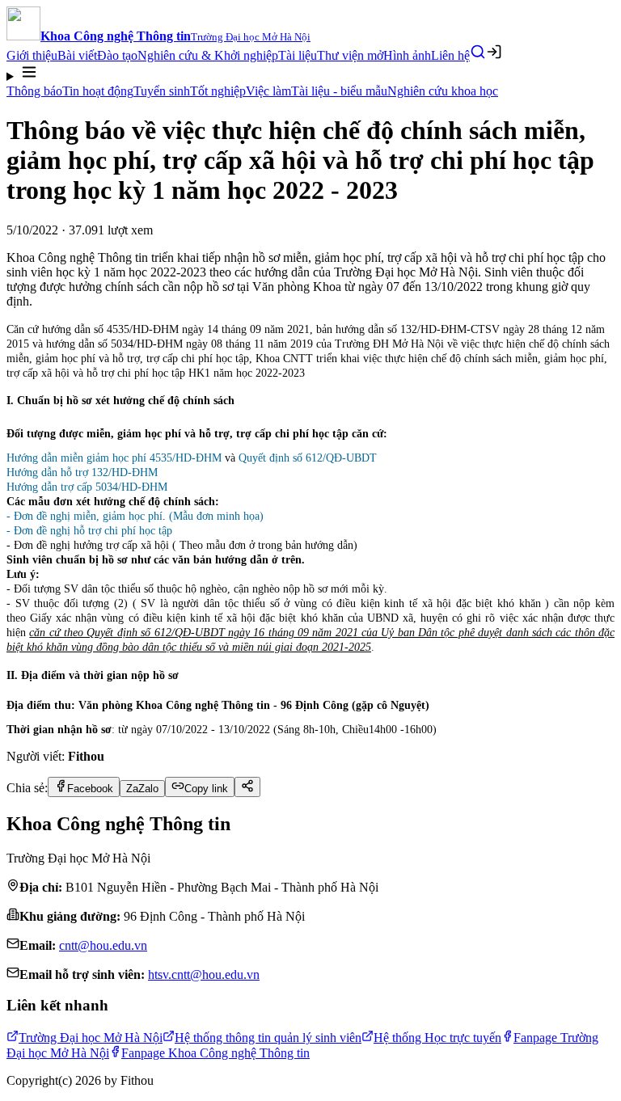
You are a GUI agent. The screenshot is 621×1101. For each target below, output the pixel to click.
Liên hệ (450, 55)
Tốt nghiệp (218, 91)
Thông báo (34, 91)
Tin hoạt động (97, 91)
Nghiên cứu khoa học (442, 91)
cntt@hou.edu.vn (103, 945)
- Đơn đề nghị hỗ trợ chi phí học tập (89, 531)
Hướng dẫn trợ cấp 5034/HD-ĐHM (86, 487)
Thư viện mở (350, 55)
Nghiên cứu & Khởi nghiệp (207, 55)
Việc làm (268, 91)
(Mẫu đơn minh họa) (216, 516)
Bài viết (77, 55)
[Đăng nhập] (494, 52)
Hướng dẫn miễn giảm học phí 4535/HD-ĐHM (114, 458)
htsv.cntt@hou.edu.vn (204, 974)
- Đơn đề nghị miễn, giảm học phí (84, 516)
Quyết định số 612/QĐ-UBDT (308, 458)
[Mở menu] (310, 73)
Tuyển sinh (161, 91)
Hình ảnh (407, 55)
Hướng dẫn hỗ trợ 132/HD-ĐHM (82, 472)
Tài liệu (297, 55)
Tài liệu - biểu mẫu (339, 91)
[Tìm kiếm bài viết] (478, 52)
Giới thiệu (31, 55)
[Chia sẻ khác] (247, 787)
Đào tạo (117, 55)
